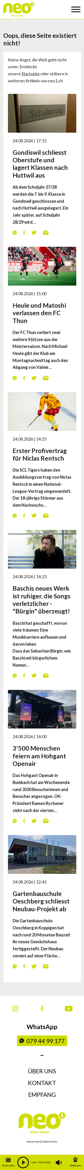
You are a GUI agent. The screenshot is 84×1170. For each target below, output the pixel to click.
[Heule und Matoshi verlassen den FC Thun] (42, 265)
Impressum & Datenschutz (42, 1141)
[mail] (46, 232)
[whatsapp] (14, 232)
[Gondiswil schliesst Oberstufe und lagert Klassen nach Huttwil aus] (42, 112)
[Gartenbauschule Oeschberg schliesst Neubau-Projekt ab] (42, 853)
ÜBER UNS (42, 1070)
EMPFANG (42, 1094)
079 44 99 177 (45, 1040)
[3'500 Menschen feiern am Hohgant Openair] (42, 708)
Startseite (30, 73)
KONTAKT (42, 1082)
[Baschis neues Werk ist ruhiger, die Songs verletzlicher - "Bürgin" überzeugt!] (42, 548)
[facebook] (24, 232)
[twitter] (34, 232)
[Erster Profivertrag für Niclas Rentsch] (42, 411)
